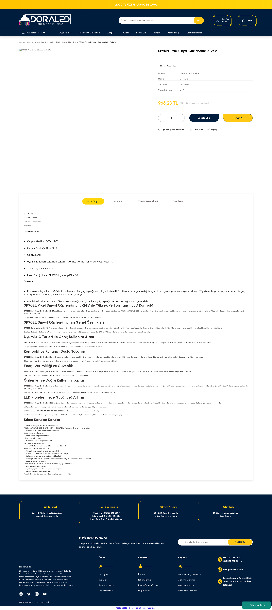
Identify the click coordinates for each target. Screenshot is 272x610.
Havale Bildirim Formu (148, 585)
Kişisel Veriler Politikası (187, 590)
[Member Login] (217, 20)
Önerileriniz (179, 201)
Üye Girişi (103, 580)
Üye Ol (224, 22)
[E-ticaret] (135, 608)
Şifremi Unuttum (106, 585)
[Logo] (46, 20)
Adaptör (111, 33)
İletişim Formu (144, 580)
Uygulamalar (65, 33)
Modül (126, 33)
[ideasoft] (121, 608)
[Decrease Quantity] (161, 118)
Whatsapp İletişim (258, 605)
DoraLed (184, 79)
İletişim (157, 33)
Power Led (141, 33)
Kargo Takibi (144, 590)
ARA (199, 20)
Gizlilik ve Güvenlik (186, 580)
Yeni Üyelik (103, 574)
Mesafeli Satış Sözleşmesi (189, 574)
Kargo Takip (173, 33)
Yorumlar (118, 201)
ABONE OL (240, 542)
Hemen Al (238, 118)
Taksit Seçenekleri (148, 201)
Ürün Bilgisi (93, 201)
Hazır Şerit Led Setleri (89, 33)
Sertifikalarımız (194, 33)
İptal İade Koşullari (186, 585)
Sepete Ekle (204, 118)
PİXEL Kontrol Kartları (190, 73)
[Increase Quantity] (181, 118)
